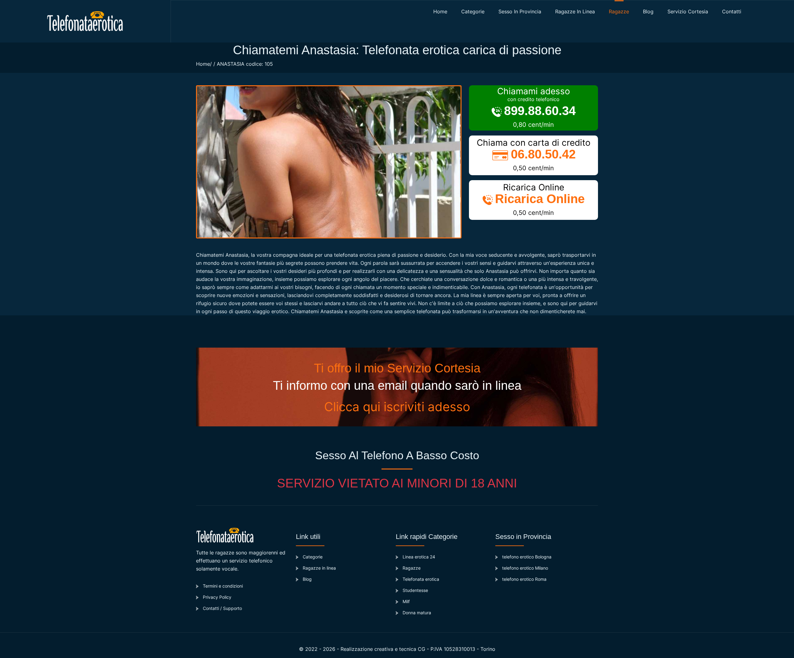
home (440, 11)
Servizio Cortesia (687, 11)
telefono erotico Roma (524, 579)
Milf (406, 601)
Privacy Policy (217, 597)
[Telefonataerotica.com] (85, 21)
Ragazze (619, 11)
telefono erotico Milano (525, 568)
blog (648, 11)
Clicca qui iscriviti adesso (397, 406)
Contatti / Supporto (222, 608)
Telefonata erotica (421, 579)
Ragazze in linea (575, 11)
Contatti (731, 11)
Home (203, 64)
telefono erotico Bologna (526, 556)
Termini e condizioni (223, 586)
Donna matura (417, 612)
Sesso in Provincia (519, 11)
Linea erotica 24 (419, 556)
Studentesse (415, 590)
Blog (307, 579)
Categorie (472, 11)
